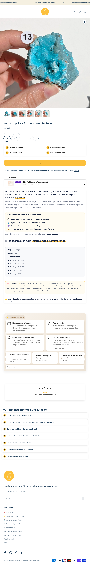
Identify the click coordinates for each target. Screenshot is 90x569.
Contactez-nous (9, 528)
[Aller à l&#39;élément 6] (46, 114)
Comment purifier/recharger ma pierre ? (22, 429)
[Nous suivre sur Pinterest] (16, 552)
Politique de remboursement (13, 531)
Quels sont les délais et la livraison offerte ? (23, 436)
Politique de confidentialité (13, 535)
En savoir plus (12, 367)
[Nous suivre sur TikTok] (21, 552)
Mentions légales (9, 539)
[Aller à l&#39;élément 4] (30, 114)
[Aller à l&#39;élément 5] (38, 114)
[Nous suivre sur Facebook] (5, 552)
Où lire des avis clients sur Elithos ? (20, 450)
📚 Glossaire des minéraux (13, 520)
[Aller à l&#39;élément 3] (22, 114)
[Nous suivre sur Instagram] (10, 552)
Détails (76, 171)
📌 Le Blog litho (9, 513)
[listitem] (65, 342)
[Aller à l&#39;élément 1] (7, 114)
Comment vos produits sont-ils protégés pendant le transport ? (30, 422)
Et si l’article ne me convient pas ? (19, 443)
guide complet (52, 234)
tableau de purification (44, 291)
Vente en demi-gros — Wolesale (15, 524)
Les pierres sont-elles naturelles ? (19, 415)
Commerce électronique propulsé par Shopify (27, 560)
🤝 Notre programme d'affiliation (15, 516)
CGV (5, 543)
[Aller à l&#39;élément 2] (14, 114)
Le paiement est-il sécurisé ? (17, 456)
